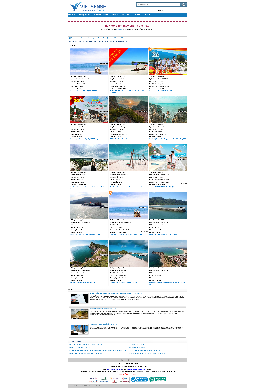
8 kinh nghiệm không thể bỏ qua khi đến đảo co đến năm (147, 353)
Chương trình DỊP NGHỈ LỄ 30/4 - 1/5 (160, 91)
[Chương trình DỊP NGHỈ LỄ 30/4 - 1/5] (168, 61)
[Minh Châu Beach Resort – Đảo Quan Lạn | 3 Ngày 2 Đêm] (128, 157)
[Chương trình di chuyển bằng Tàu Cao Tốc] (128, 253)
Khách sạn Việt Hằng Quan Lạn (80, 347)
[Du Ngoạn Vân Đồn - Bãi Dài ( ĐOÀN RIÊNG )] (89, 61)
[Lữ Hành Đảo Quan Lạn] (70, 38)
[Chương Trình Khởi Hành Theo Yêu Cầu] (89, 253)
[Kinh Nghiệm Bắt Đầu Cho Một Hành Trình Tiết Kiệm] (79, 329)
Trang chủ (119, 29)
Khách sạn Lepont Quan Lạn (138, 344)
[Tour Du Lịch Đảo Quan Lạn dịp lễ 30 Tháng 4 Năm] (89, 109)
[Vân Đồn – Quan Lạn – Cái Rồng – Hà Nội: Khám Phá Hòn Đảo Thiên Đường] (89, 157)
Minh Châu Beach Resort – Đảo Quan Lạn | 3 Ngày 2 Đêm (127, 187)
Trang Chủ (93, 6)
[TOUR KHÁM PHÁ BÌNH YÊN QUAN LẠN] (168, 157)
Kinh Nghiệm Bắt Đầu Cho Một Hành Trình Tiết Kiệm (104, 324)
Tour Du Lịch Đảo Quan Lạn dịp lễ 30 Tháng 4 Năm (86, 139)
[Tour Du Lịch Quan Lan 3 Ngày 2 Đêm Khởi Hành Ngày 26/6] (168, 109)
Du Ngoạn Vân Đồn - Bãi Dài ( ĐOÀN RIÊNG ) (84, 91)
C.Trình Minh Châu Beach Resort (120, 139)
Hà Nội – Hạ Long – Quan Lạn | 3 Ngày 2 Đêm (163, 234)
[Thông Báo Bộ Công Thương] (139, 382)
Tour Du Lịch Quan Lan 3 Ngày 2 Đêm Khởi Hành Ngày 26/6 (167, 139)
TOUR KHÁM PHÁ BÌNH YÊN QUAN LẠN (161, 187)
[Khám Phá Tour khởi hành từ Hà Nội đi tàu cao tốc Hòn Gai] (168, 253)
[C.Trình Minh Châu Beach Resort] (128, 109)
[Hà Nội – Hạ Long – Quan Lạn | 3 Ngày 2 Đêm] (168, 205)
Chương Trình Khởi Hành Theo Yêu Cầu (82, 282)
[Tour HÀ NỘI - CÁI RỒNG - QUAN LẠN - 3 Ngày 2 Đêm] (128, 205)
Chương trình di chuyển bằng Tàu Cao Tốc (123, 282)
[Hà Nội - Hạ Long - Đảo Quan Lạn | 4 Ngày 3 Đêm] (89, 205)
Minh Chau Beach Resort (137, 347)
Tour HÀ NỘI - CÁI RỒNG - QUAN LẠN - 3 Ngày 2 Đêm (126, 234)
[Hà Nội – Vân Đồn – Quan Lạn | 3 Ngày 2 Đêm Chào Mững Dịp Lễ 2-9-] (128, 61)
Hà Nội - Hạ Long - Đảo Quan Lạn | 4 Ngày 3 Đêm (85, 234)
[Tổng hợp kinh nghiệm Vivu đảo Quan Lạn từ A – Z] (79, 314)
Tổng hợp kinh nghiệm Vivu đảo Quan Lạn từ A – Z (104, 308)
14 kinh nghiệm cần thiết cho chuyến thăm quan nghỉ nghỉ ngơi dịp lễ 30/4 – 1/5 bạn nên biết (117, 293)
